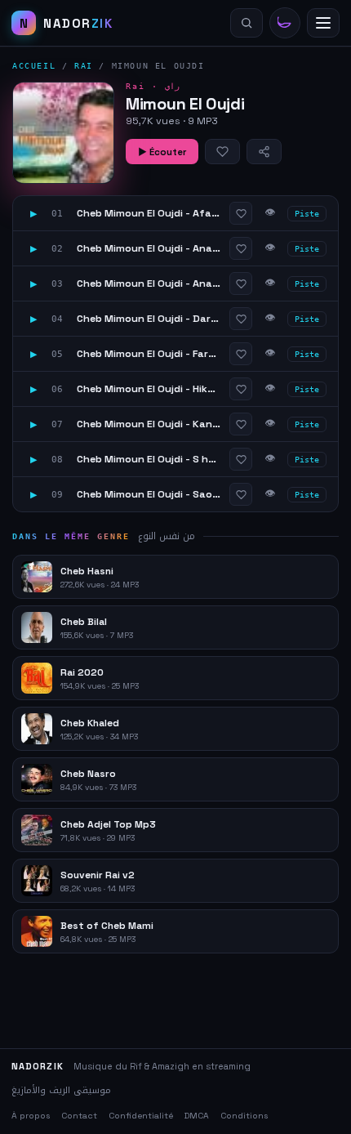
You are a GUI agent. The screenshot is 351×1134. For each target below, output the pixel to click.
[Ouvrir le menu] (323, 23)
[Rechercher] (246, 23)
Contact (79, 1115)
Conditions (244, 1115)
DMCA (196, 1115)
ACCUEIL (34, 65)
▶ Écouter (162, 152)
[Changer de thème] (284, 22)
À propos (30, 1115)
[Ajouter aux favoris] (222, 151)
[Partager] (264, 151)
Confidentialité (141, 1115)
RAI (83, 65)
